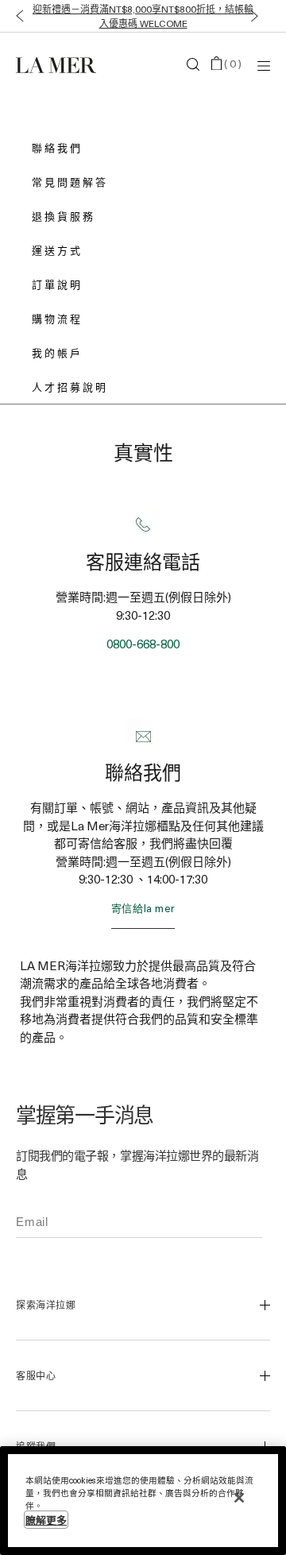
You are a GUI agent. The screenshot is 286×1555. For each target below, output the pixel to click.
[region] (143, 1500)
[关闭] (239, 1497)
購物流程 (57, 318)
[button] (16, 16)
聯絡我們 (57, 147)
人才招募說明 (70, 386)
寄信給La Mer (143, 907)
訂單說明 (57, 284)
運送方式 (57, 249)
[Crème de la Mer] (58, 64)
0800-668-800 (143, 643)
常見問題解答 (70, 181)
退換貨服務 (63, 215)
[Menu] (263, 65)
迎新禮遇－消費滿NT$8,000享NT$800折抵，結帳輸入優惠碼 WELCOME (143, 16)
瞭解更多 (46, 1519)
